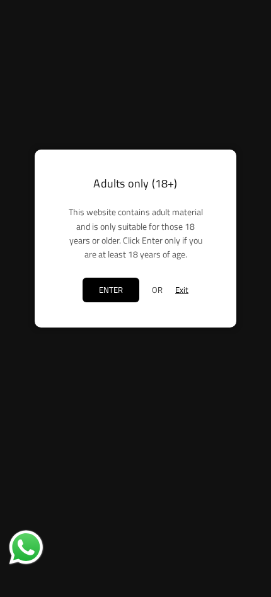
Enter (111, 289)
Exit (181, 289)
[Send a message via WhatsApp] (26, 547)
